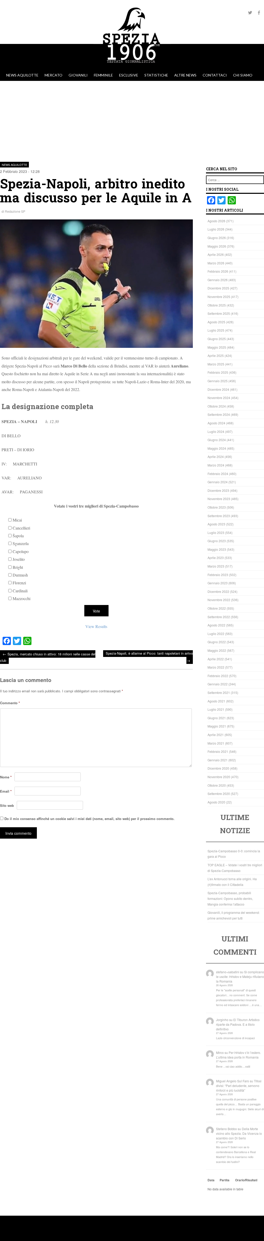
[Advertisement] (132, 119)
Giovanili (78, 75)
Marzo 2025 (216, 364)
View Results (96, 626)
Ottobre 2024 (217, 406)
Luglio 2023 (216, 532)
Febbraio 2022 (218, 675)
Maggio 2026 (217, 246)
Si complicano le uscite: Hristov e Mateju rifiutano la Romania (240, 976)
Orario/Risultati (246, 1180)
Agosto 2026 (216, 221)
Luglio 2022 (216, 633)
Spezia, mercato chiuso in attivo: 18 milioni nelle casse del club (47, 657)
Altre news (185, 75)
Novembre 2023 (219, 498)
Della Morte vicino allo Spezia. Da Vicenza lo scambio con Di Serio (239, 1133)
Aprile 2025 (216, 355)
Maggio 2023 (217, 549)
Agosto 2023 (216, 524)
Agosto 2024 (216, 423)
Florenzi (19, 582)
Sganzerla (21, 543)
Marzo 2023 (216, 566)
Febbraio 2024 (218, 473)
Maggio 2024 (217, 448)
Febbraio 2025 (218, 372)
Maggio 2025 (217, 347)
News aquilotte (22, 75)
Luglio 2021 (216, 709)
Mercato (53, 75)
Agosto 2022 (216, 625)
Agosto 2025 (216, 322)
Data (211, 1180)
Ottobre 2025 (217, 305)
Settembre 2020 (219, 793)
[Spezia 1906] (132, 67)
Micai (17, 520)
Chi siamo (242, 75)
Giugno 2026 (217, 237)
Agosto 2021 (216, 701)
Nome (6, 777)
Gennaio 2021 (218, 760)
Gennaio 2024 (218, 482)
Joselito (19, 559)
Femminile (103, 75)
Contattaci (215, 75)
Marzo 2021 (216, 743)
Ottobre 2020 (217, 785)
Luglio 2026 (216, 229)
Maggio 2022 (217, 650)
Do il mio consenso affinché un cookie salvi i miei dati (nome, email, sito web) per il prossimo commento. (89, 818)
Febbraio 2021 (218, 751)
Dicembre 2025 (218, 288)
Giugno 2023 (217, 541)
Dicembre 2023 (218, 490)
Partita (224, 1180)
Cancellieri (21, 528)
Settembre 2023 (219, 516)
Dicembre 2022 (218, 591)
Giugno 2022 (217, 642)
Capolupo (21, 551)
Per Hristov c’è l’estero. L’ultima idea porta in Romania (238, 1054)
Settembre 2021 (219, 692)
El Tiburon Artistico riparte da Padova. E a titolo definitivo (238, 1024)
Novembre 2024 (219, 397)
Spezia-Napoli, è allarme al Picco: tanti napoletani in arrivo (149, 657)
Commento (10, 702)
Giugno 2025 (217, 338)
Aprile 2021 (216, 734)
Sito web (7, 805)
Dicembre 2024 (218, 389)
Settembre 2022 (219, 617)
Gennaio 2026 (218, 280)
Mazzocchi (21, 598)
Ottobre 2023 (217, 507)
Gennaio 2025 (218, 381)
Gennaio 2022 (218, 684)
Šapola (18, 535)
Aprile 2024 (216, 456)
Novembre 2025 (219, 296)
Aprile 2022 (216, 659)
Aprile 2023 (216, 557)
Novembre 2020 (219, 777)
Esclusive (128, 75)
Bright (18, 567)
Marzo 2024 (216, 465)
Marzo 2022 (216, 667)
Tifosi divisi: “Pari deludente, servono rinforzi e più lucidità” (238, 1085)
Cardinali (20, 590)
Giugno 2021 (217, 718)
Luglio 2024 (216, 431)
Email (6, 791)
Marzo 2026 (216, 263)
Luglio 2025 (216, 330)
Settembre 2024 (219, 414)
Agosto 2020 (216, 802)
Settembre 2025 (219, 313)
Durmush (20, 575)
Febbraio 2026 (218, 271)
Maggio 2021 (217, 726)
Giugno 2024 (217, 440)
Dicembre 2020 (218, 768)
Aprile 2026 (216, 254)
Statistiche (156, 75)
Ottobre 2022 (217, 608)
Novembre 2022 (219, 599)
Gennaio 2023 (218, 583)
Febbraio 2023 (218, 574)
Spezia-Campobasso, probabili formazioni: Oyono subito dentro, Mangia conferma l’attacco (230, 898)
